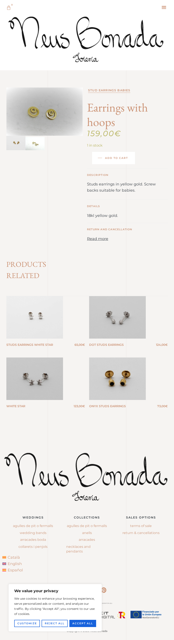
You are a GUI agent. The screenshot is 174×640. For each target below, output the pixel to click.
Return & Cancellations (141, 533)
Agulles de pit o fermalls (33, 526)
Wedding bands (33, 533)
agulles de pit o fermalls (87, 526)
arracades (87, 540)
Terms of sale (141, 526)
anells (87, 533)
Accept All (82, 623)
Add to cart (116, 158)
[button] (164, 7)
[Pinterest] (103, 590)
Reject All (55, 623)
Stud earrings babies (109, 90)
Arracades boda (33, 540)
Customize (27, 623)
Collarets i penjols (33, 547)
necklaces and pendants (78, 549)
